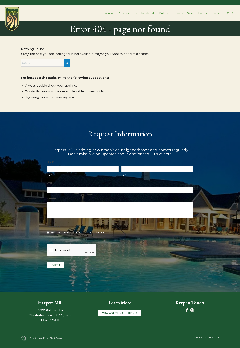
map (67, 315)
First (50, 175)
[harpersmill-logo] (12, 19)
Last (124, 175)
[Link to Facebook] (227, 12)
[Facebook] (187, 310)
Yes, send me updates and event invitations (81, 232)
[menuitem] (109, 13)
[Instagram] (192, 310)
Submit (55, 264)
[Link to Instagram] (232, 12)
